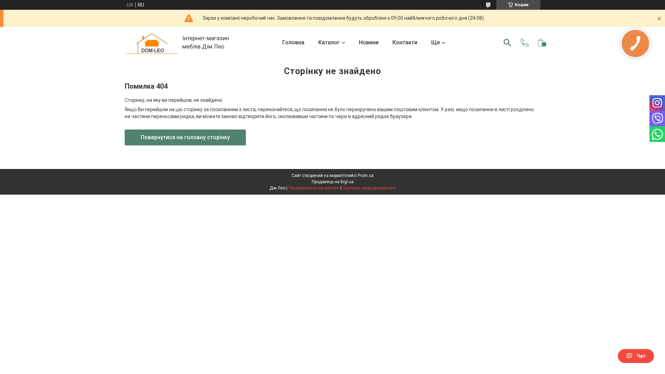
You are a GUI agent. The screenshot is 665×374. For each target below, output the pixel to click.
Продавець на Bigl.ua (333, 181)
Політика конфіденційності (369, 188)
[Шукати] (507, 43)
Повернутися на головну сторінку (185, 137)
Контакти (404, 42)
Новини (369, 42)
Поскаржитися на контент (314, 188)
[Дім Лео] (151, 43)
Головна (293, 42)
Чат (641, 356)
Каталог (329, 42)
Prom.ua (366, 175)
